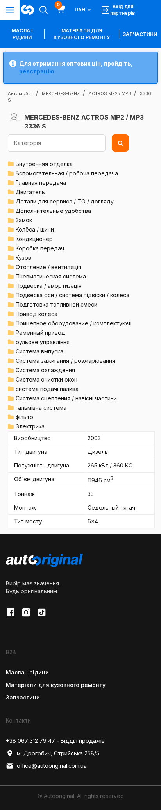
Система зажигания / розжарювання (65, 360)
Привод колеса (36, 313)
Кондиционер (34, 239)
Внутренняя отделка (44, 164)
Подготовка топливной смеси (56, 304)
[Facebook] (10, 612)
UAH (80, 9)
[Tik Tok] (42, 612)
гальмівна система (41, 407)
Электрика (30, 426)
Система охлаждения (45, 370)
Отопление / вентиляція (48, 267)
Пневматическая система (51, 276)
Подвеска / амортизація (49, 285)
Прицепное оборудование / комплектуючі (73, 323)
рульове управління (43, 342)
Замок (24, 220)
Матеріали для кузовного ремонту (82, 34)
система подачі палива (47, 388)
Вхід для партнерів (122, 10)
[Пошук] (120, 143)
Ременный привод (40, 332)
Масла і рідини (27, 672)
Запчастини (140, 34)
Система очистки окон (46, 379)
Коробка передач (40, 248)
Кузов (23, 257)
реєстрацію (36, 71)
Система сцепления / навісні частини (66, 398)
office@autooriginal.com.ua (52, 765)
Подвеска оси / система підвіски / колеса (72, 295)
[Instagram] (26, 612)
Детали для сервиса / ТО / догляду (65, 201)
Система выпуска (39, 351)
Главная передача (41, 182)
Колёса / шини (35, 229)
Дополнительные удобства (53, 210)
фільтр (24, 417)
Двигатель (30, 192)
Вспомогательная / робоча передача (67, 173)
